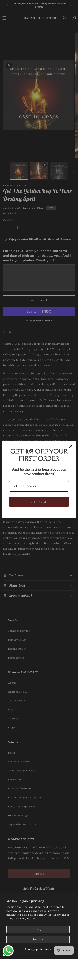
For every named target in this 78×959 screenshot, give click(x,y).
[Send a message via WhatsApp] (8, 951)
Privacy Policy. (26, 918)
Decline (38, 939)
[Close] (71, 446)
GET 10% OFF (39, 502)
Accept (38, 929)
